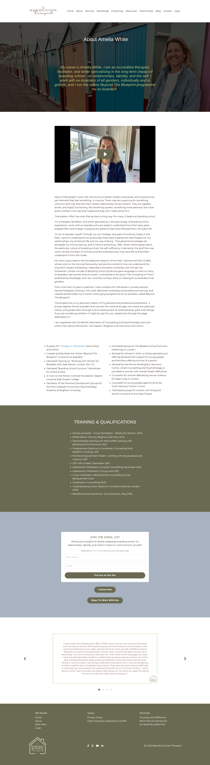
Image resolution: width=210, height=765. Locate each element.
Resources (131, 11)
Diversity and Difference (153, 717)
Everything (117, 11)
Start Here (40, 724)
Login (177, 11)
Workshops (103, 11)
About (79, 11)
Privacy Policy (97, 551)
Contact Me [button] (105, 589)
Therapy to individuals (73, 346)
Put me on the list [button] (105, 575)
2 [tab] (103, 689)
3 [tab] (107, 689)
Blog (158, 11)
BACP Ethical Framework (153, 721)
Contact (167, 11)
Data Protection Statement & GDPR (107, 721)
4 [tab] (111, 689)
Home (70, 11)
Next (185, 659)
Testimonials (146, 11)
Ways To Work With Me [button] (105, 600)
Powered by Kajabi (174, 759)
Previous (25, 659)
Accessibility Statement (152, 724)
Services (89, 11)
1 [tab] (99, 689)
